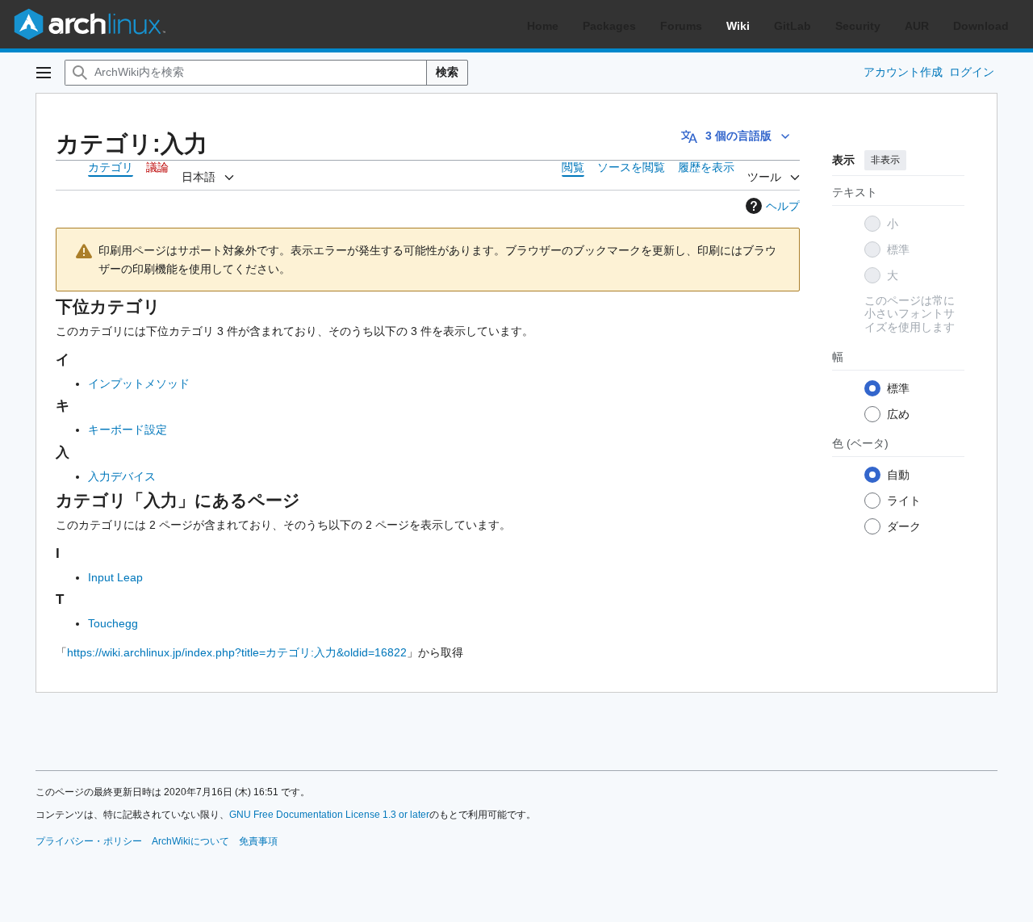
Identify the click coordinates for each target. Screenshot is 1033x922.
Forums (681, 25)
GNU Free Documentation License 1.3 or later (329, 814)
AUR (917, 25)
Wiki (738, 25)
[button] (43, 73)
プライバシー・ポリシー (89, 841)
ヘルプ (783, 205)
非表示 (885, 160)
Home (542, 25)
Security (857, 25)
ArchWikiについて (190, 841)
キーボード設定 (127, 429)
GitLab (792, 25)
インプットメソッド (139, 383)
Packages (609, 25)
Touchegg (113, 623)
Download (981, 25)
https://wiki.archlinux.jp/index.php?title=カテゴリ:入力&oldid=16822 (237, 652)
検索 (447, 71)
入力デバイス (122, 476)
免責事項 (258, 841)
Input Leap (115, 577)
